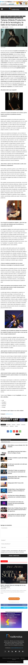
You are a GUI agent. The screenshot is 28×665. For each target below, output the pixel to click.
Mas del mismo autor (5, 441)
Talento (16, 426)
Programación (12, 17)
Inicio (2, 14)
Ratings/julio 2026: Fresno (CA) (15, 483)
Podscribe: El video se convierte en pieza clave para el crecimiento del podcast (16, 472)
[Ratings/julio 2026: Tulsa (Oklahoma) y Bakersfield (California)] (4, 478)
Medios (21, 16)
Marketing (17, 16)
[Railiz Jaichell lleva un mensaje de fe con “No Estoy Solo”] (14, 574)
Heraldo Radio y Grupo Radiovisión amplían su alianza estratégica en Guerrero (16, 491)
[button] (26, 9)
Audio (6, 16)
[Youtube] (22, 651)
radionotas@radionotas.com (17, 647)
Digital (9, 16)
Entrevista (12, 16)
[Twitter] (15, 651)
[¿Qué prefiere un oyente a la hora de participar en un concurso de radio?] (4, 516)
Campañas (2, 517)
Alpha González (5, 27)
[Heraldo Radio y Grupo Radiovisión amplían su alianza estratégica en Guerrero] (4, 490)
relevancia (11, 426)
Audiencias (2, 16)
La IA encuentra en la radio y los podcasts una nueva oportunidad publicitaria (16, 503)
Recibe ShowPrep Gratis (14, 598)
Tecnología (19, 17)
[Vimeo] (19, 651)
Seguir (25, 607)
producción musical (4, 426)
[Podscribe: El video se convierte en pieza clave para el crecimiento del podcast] (4, 472)
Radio (15, 17)
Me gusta (24, 604)
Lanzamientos (3, 583)
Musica (24, 16)
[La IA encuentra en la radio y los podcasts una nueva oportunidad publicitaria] (4, 503)
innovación (23, 424)
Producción (2, 17)
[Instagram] (8, 651)
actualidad (8, 424)
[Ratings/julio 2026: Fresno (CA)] (4, 484)
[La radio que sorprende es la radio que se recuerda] (4, 465)
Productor (6, 17)
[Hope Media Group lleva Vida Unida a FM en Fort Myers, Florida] (4, 453)
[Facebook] (5, 651)
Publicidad (23, 658)
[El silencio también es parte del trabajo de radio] (4, 459)
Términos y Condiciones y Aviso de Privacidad (10, 658)
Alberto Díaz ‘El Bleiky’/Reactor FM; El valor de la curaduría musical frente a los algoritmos (17, 509)
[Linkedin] (12, 651)
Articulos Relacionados (6, 439)
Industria (18, 424)
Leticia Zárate (3, 588)
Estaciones (3, 448)
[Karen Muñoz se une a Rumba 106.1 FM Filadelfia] (4, 446)
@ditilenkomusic (9, 414)
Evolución (13, 424)
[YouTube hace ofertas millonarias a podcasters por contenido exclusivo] (4, 497)
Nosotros (14, 659)
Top (22, 17)
